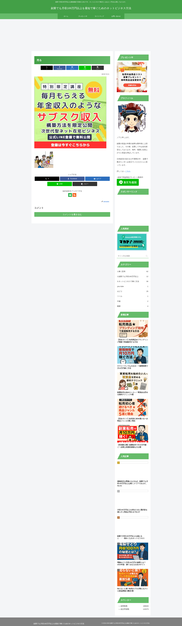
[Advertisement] (91, 34)
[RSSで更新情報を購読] (74, 195)
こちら (127, 171)
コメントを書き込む (72, 214)
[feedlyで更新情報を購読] (70, 195)
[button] (98, 68)
